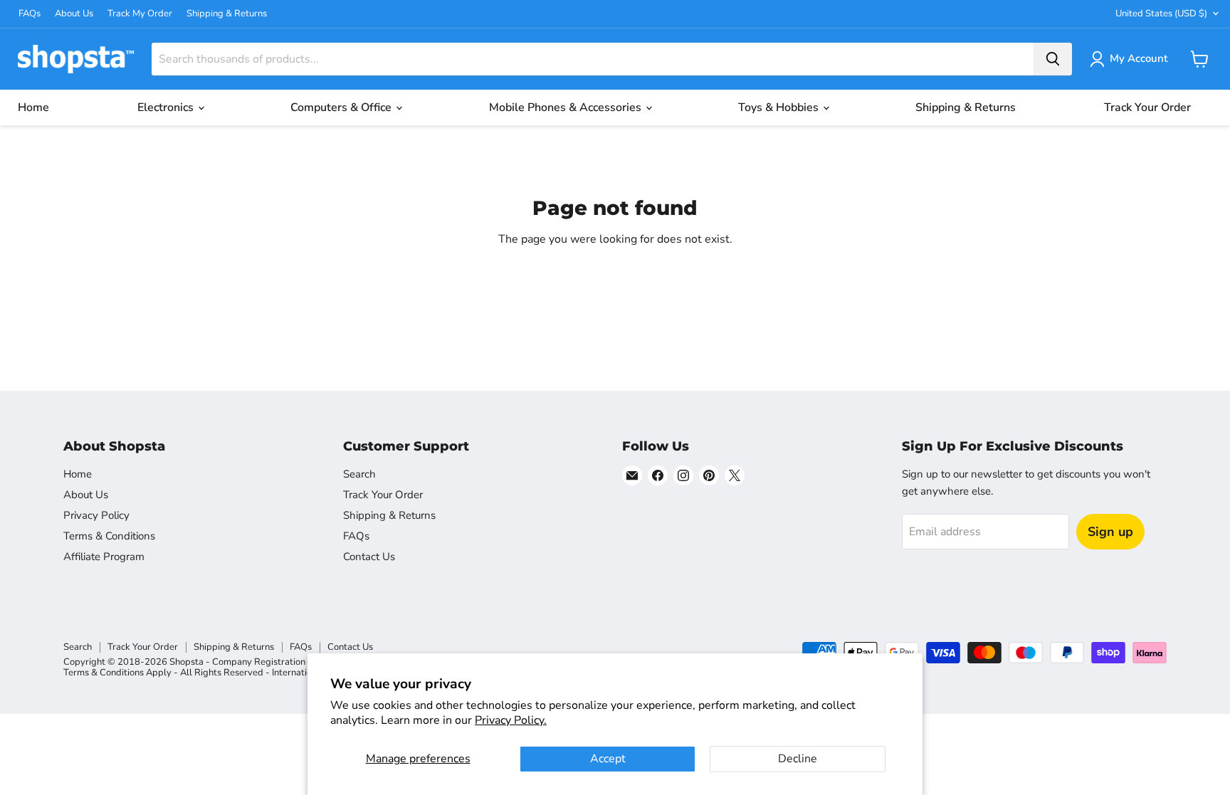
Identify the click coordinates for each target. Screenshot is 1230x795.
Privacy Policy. (511, 720)
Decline (797, 759)
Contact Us (369, 556)
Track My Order (139, 14)
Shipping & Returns (226, 14)
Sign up (1110, 531)
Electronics (166, 107)
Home (33, 107)
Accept (608, 759)
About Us (74, 14)
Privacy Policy (96, 515)
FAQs (30, 14)
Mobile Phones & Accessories (566, 107)
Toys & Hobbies (779, 107)
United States (1161, 13)
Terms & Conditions (109, 536)
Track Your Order (1147, 107)
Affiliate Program (103, 556)
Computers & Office (342, 107)
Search (359, 474)
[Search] (1053, 59)
